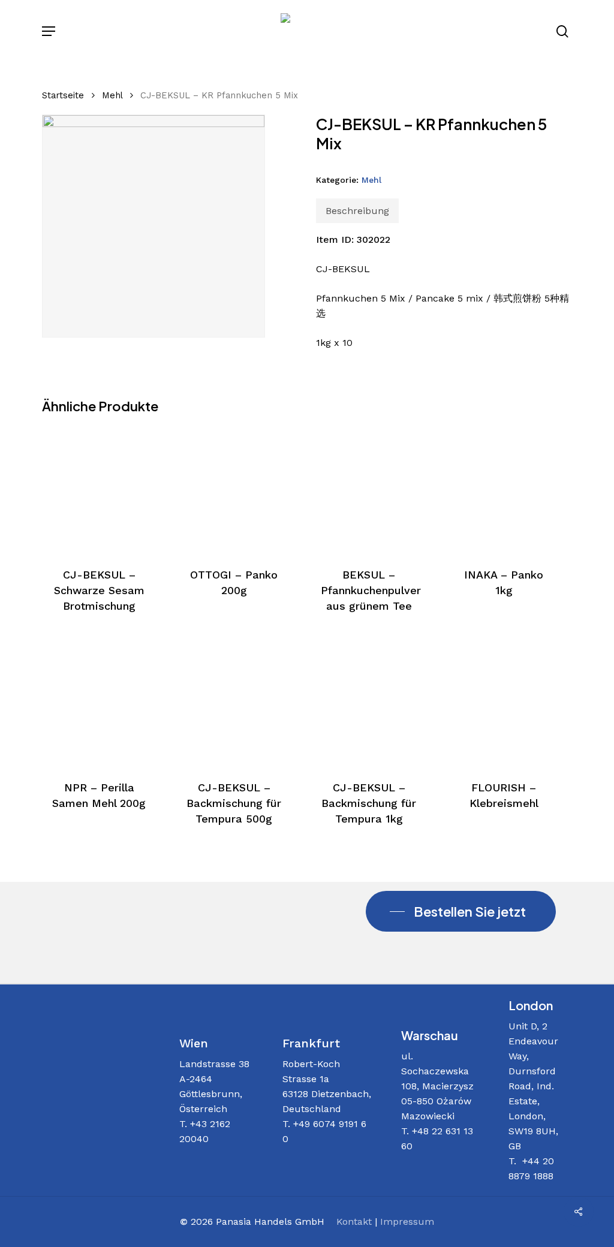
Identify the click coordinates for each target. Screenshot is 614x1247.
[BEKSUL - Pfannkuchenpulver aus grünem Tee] (369, 489)
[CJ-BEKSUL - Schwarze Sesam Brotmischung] (99, 489)
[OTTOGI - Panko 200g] (234, 489)
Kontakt (354, 1221)
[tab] (357, 210)
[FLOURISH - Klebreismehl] (504, 702)
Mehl (112, 95)
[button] (48, 31)
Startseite (63, 95)
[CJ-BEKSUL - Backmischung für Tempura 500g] (234, 702)
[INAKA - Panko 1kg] (504, 489)
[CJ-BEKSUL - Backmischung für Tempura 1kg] (369, 702)
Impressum (407, 1221)
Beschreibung (357, 210)
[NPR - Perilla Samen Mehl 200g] (99, 702)
